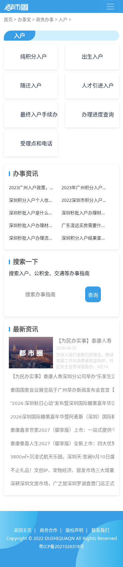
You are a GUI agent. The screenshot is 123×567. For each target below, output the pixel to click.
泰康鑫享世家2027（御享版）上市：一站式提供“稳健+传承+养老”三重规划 (61, 430)
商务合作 (48, 530)
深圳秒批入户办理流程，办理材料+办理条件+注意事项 (32, 238)
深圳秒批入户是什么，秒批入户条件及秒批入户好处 (32, 213)
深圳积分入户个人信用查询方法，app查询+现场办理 (32, 200)
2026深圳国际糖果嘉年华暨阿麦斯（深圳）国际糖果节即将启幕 (61, 416)
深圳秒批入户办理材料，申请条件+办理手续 (85, 213)
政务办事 (45, 19)
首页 (8, 19)
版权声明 (74, 530)
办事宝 (24, 19)
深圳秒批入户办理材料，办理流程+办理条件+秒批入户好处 (32, 225)
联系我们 (100, 530)
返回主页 (23, 530)
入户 (63, 19)
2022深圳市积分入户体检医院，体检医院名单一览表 (85, 200)
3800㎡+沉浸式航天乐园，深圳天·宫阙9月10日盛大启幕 (61, 456)
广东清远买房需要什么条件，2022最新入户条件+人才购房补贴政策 (85, 225)
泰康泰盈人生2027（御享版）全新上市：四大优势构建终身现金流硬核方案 (61, 443)
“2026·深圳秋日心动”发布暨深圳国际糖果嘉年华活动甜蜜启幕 (61, 403)
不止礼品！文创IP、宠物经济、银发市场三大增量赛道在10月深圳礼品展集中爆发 (61, 470)
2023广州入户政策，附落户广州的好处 (32, 187)
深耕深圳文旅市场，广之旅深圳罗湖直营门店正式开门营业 (61, 483)
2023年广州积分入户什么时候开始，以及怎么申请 (85, 187)
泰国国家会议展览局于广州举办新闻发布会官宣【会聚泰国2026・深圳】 (61, 390)
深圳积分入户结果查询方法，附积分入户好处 (85, 238)
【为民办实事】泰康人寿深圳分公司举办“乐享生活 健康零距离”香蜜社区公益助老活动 (61, 376)
